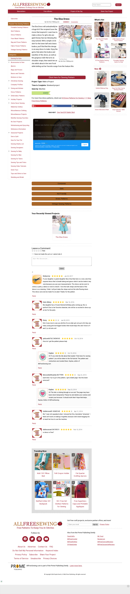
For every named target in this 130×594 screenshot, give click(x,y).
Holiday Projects (16, 99)
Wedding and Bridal (17, 177)
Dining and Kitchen (17, 88)
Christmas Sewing (17, 81)
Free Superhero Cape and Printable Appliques (80, 504)
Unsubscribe (36, 558)
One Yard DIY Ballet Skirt (66, 112)
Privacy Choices (50, 558)
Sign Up (95, 524)
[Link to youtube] (46, 539)
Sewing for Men (16, 155)
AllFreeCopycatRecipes (105, 542)
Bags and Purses (16, 70)
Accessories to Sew (17, 62)
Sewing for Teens (17, 159)
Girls (61, 189)
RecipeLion (101, 539)
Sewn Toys (14, 170)
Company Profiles (17, 85)
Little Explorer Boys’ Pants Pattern (118, 39)
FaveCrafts (71, 536)
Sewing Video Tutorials (18, 166)
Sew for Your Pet (16, 140)
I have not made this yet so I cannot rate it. (48, 254)
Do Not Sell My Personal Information (27, 550)
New (96, 69)
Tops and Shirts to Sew (18, 173)
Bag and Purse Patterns (19, 42)
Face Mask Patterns (17, 38)
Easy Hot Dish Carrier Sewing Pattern (118, 89)
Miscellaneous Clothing (18, 110)
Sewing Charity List (17, 144)
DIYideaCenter (72, 544)
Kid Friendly (61, 194)
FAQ (51, 547)
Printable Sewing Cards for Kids (118, 61)
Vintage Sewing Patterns (19, 50)
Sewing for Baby (16, 151)
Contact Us (42, 547)
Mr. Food (100, 536)
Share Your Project (48, 554)
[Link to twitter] (32, 539)
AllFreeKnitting (72, 542)
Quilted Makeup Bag (102, 88)
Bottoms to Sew (16, 77)
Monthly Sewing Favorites (19, 118)
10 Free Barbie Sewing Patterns (102, 61)
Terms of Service (21, 558)
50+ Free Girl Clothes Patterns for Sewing (61, 504)
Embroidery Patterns (18, 96)
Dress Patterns (16, 35)
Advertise (32, 547)
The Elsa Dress (62, 237)
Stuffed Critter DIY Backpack (43, 502)
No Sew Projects (16, 122)
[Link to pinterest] (39, 539)
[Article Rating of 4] (66, 22)
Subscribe (14, 19)
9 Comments (74, 22)
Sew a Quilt (14, 136)
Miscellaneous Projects (19, 114)
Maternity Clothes (17, 107)
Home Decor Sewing (18, 103)
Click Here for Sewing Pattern (62, 77)
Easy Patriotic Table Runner (118, 110)
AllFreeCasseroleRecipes (106, 544)
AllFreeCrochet (72, 539)
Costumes (62, 183)
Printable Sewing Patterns (19, 27)
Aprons (13, 66)
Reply (34, 296)
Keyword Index (52, 550)
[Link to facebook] (25, 539)
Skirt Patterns (15, 31)
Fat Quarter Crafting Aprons (80, 474)
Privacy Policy (21, 554)
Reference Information (18, 129)
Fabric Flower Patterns (18, 46)
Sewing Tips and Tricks (18, 162)
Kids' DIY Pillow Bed (43, 474)
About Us (21, 547)
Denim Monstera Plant (102, 109)
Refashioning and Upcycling (20, 125)
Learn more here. (76, 566)
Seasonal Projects (17, 133)
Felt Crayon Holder (61, 473)
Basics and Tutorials (17, 73)
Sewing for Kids (16, 58)
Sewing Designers (17, 147)
